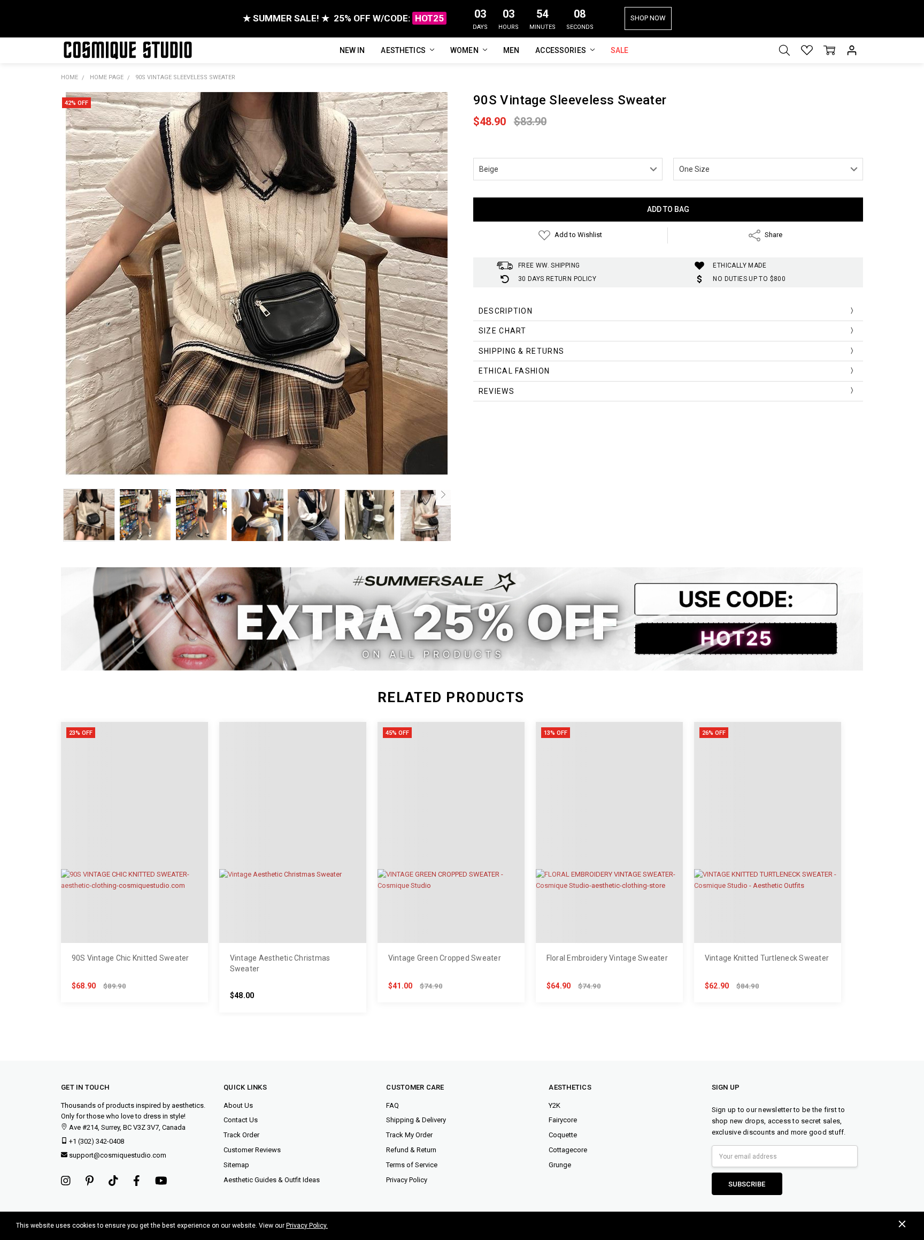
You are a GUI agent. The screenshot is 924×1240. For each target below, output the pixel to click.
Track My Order (409, 1135)
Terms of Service (411, 1165)
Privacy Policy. (307, 1225)
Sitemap (236, 1165)
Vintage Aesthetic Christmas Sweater (280, 963)
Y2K (554, 1105)
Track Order (241, 1135)
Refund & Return (411, 1150)
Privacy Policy (406, 1180)
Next (443, 494)
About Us (238, 1105)
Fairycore (563, 1120)
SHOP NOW (648, 18)
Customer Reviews (252, 1150)
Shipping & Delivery (416, 1120)
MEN (511, 50)
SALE (620, 50)
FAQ (392, 1105)
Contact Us (241, 1120)
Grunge (560, 1165)
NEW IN (352, 50)
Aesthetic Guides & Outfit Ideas (272, 1180)
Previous (68, 494)
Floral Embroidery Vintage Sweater (607, 958)
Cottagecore (568, 1150)
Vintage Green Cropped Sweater (444, 958)
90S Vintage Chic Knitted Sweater (130, 958)
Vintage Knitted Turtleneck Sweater (767, 958)
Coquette (563, 1135)
